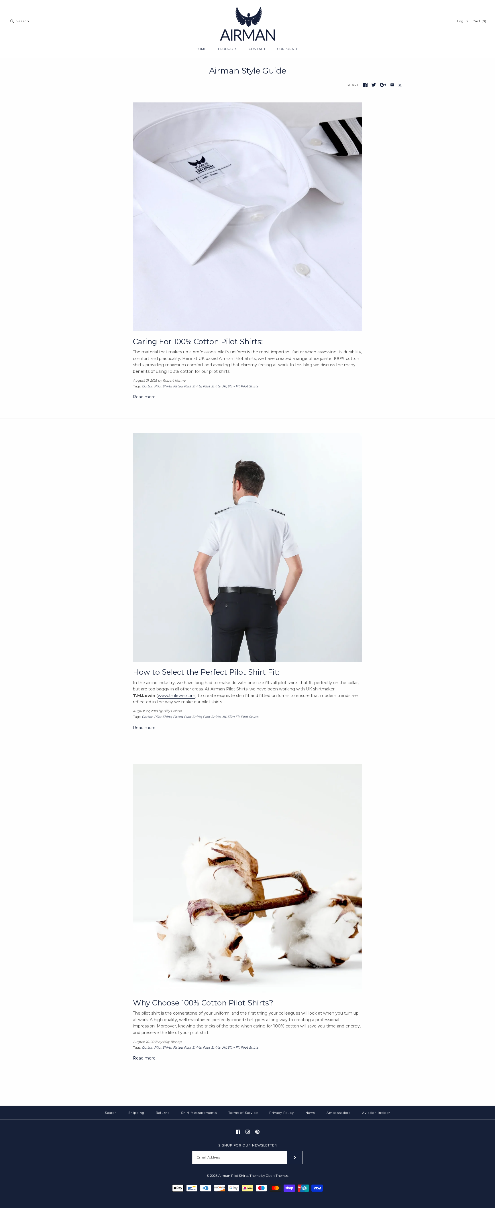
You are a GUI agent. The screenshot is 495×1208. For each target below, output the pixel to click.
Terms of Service (243, 1113)
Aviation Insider (376, 1113)
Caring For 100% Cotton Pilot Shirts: (198, 341)
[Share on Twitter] (374, 85)
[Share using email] (392, 85)
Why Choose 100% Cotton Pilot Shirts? (203, 1002)
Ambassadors (339, 1113)
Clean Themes (277, 1176)
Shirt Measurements (199, 1113)
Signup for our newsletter (247, 1145)
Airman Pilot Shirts (233, 1176)
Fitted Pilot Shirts (187, 386)
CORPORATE (287, 49)
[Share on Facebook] (365, 85)
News (310, 1113)
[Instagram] (247, 1132)
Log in (462, 21)
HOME (201, 49)
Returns (163, 1113)
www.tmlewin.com (176, 695)
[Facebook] (238, 1132)
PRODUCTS (227, 49)
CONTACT (257, 49)
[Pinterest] (257, 1132)
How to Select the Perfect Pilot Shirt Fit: (206, 672)
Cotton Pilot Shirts (157, 386)
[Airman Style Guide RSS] (399, 85)
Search (111, 1113)
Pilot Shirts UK (214, 386)
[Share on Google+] (383, 85)
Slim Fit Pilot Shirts (242, 386)
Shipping (136, 1113)
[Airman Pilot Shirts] (247, 8)
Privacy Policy (281, 1113)
